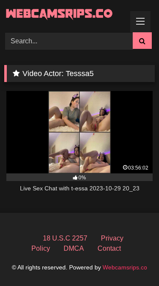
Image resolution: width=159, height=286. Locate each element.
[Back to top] (132, 260)
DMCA (74, 248)
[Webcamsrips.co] (65, 14)
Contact (109, 248)
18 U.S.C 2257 (65, 238)
